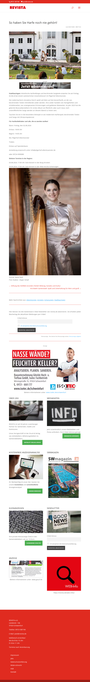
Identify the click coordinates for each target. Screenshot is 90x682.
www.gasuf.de (37, 579)
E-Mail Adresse (22, 318)
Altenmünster (31, 300)
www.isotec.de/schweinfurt (56, 392)
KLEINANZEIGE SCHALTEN (34, 543)
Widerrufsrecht (16, 665)
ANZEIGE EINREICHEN (35, 491)
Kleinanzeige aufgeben (75, 336)
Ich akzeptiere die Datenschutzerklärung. (34, 326)
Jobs (12, 658)
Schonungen (49, 300)
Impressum (15, 655)
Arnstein (40, 300)
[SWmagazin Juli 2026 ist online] (64, 499)
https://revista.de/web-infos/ (64, 593)
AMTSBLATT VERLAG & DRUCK (32, 442)
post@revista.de (20, 634)
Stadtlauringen (59, 300)
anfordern (55, 432)
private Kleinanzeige (19, 537)
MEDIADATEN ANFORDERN (71, 436)
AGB (12, 669)
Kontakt (13, 672)
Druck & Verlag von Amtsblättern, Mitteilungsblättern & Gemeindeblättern (24, 436)
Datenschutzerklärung (19, 662)
